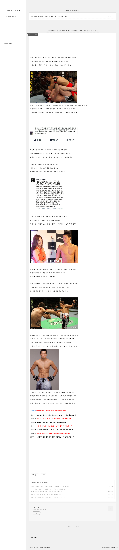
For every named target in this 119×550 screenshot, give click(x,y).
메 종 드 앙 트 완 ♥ (13, 10)
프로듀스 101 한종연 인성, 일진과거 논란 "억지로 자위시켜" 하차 (47, 497)
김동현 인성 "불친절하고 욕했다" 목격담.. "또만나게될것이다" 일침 (49, 16)
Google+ (49, 547)
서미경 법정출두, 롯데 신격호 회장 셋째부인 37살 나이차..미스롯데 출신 (49, 486)
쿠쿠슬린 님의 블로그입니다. (39, 509)
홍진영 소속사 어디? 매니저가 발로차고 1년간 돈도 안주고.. (46, 491)
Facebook (41, 547)
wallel (117, 547)
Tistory (108, 547)
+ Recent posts (34, 537)
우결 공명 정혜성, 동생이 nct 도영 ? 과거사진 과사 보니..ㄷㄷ (46, 494)
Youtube (45, 547)
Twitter (36, 547)
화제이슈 (7, 43)
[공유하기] (35, 475)
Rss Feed (31, 547)
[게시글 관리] (37, 475)
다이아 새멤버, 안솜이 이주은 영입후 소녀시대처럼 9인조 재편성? (47, 489)
